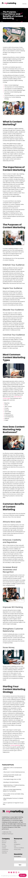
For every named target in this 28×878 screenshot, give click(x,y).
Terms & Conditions (19, 848)
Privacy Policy (17, 849)
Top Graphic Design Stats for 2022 (12, 779)
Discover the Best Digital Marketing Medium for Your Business (12, 790)
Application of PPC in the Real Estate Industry (12, 768)
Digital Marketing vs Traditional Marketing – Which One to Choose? (13, 785)
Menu (25, 3)
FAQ (15, 846)
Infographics (17, 844)
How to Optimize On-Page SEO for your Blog (13, 803)
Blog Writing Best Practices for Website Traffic (13, 799)
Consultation (5, 849)
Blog (15, 841)
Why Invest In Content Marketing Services (14, 772)
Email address (18, 856)
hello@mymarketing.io (7, 833)
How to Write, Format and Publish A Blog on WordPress (13, 794)
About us (4, 841)
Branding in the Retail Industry (11, 782)
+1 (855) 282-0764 (6, 832)
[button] (26, 1)
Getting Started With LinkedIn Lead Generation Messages (12, 775)
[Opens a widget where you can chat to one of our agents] (23, 875)
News (15, 842)
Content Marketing (15, 745)
